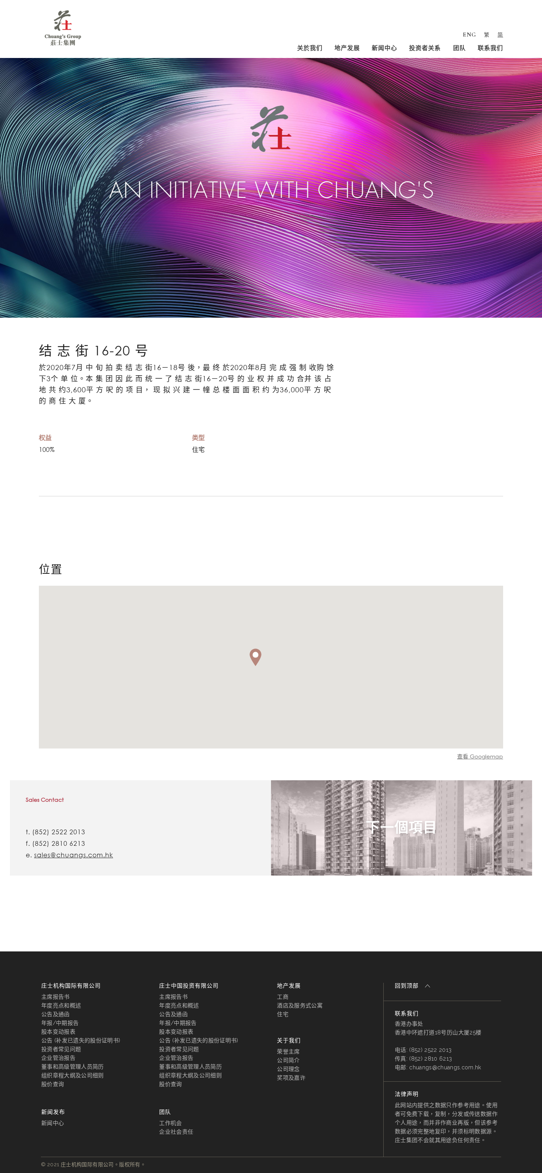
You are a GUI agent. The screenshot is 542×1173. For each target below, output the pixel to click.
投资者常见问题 (61, 1049)
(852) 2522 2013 (58, 832)
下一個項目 (401, 828)
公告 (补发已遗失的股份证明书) (80, 1040)
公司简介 (288, 1060)
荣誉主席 (288, 1051)
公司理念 (288, 1069)
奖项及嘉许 (291, 1078)
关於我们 (310, 48)
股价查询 (52, 1084)
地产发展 (347, 48)
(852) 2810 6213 (58, 843)
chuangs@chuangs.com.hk (445, 1067)
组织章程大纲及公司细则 (72, 1075)
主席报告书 (55, 997)
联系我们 (490, 48)
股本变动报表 (58, 1031)
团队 (459, 48)
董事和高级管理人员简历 (72, 1066)
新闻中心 (384, 48)
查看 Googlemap (480, 756)
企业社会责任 (176, 1132)
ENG (469, 34)
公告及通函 (55, 1014)
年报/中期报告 (60, 1023)
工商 (282, 997)
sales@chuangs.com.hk (73, 855)
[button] (255, 657)
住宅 (282, 1014)
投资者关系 (425, 48)
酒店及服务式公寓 (300, 1005)
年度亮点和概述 (61, 1005)
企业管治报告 (58, 1058)
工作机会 (170, 1123)
